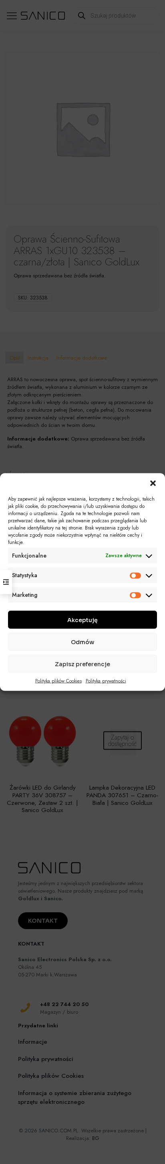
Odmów (82, 641)
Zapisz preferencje (82, 663)
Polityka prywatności (106, 681)
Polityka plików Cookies (58, 681)
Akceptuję (82, 619)
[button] (153, 483)
